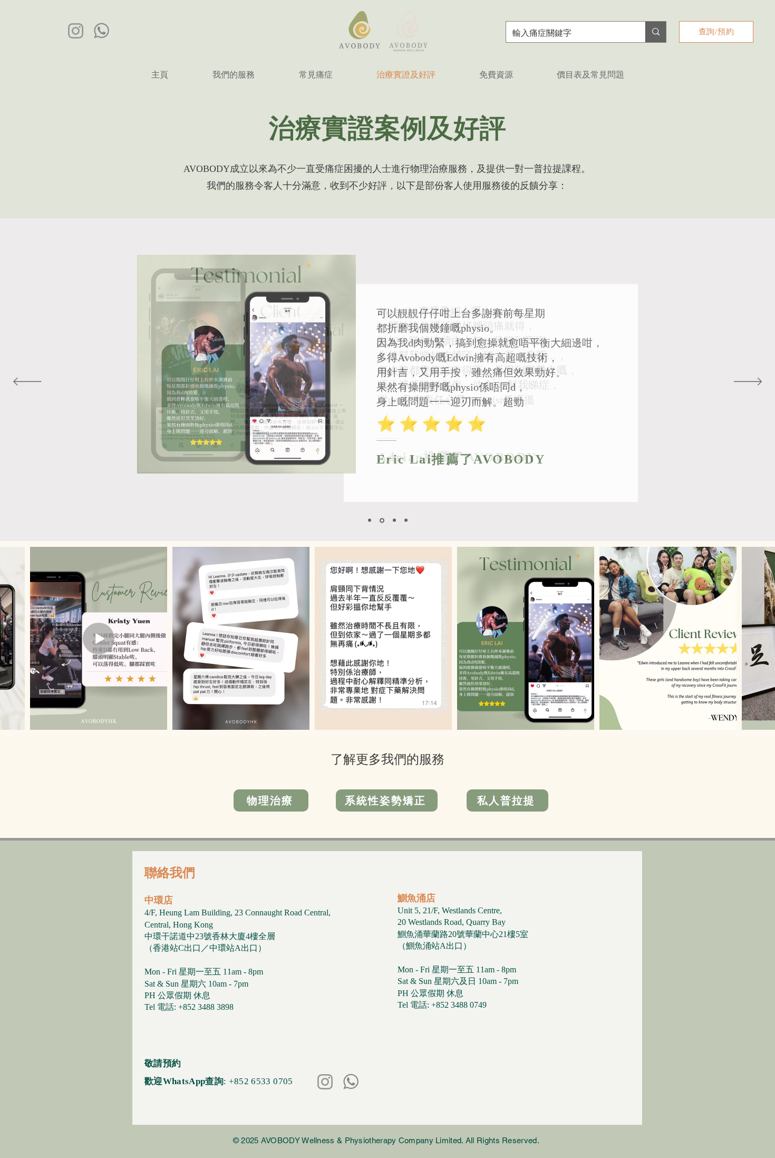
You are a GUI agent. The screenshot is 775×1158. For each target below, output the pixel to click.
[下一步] (748, 382)
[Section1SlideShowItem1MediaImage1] (369, 520)
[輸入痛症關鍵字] (655, 32)
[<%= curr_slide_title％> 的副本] (406, 520)
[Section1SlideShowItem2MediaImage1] (382, 520)
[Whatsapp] (101, 31)
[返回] (27, 382)
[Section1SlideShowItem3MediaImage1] (394, 520)
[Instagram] (75, 31)
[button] (233, 75)
